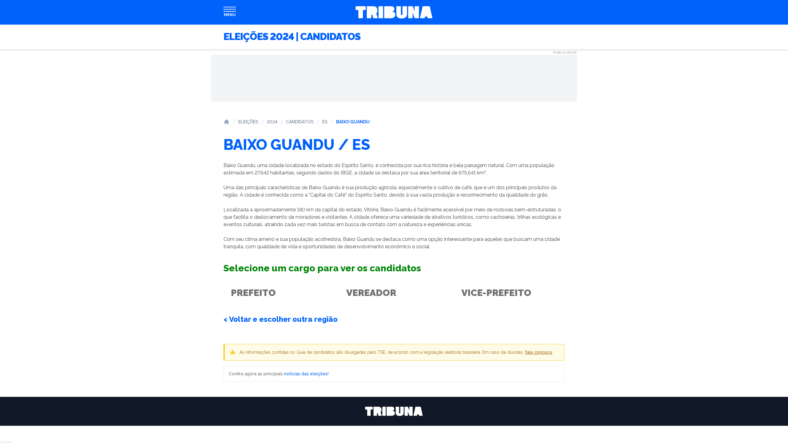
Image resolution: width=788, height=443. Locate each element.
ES (325, 121)
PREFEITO (253, 292)
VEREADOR (371, 292)
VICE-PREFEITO (496, 292)
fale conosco (538, 352)
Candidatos (300, 121)
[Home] (226, 122)
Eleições (248, 121)
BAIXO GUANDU (353, 121)
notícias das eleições (306, 373)
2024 (272, 121)
